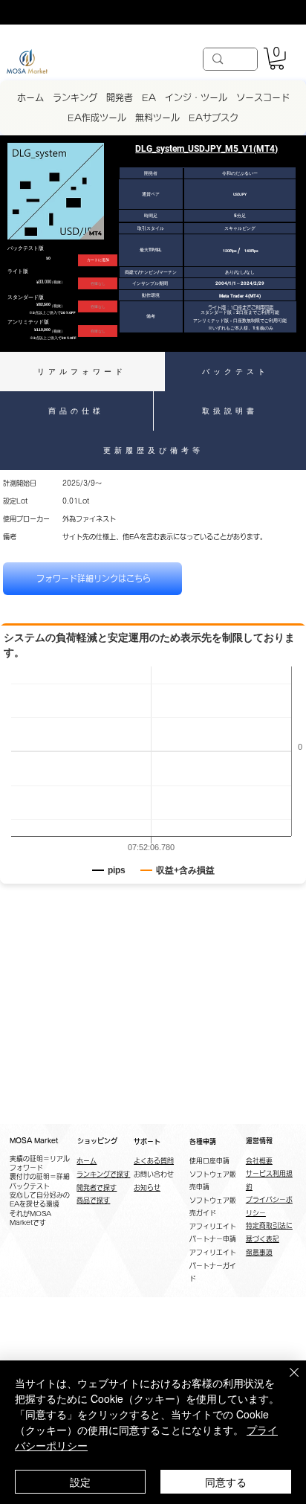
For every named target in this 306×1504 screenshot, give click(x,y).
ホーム (86, 1160)
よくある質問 (154, 1160)
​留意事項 (259, 1252)
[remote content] (153, 776)
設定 (80, 1481)
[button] (277, 59)
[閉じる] (285, 1381)
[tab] (82, 371)
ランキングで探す (103, 1174)
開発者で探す (96, 1187)
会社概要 (259, 1160)
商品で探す (93, 1200)
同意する (226, 1481)
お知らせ (147, 1187)
